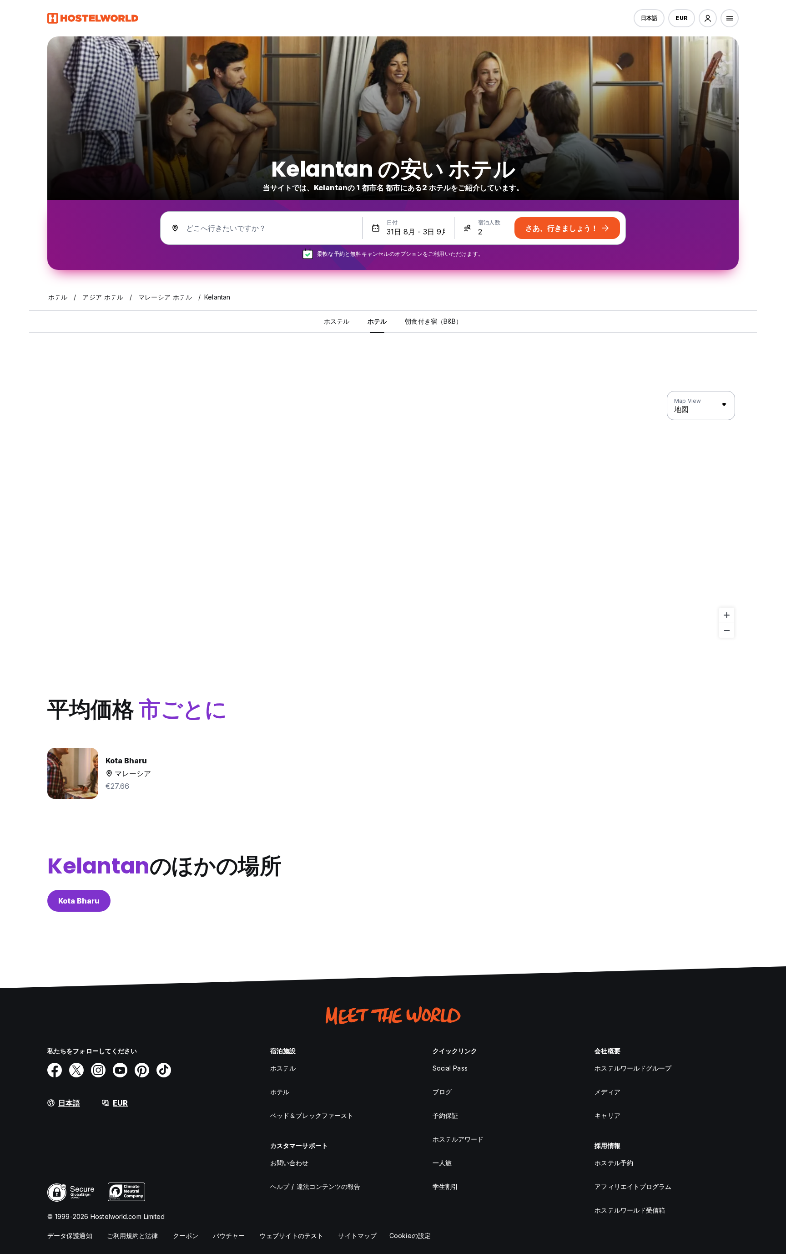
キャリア (607, 1115)
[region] (393, 514)
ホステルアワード (458, 1139)
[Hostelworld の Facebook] (54, 1070)
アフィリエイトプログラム (633, 1186)
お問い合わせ (289, 1163)
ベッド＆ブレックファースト (311, 1115)
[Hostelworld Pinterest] (142, 1070)
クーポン (185, 1235)
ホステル (283, 1068)
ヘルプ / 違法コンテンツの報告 (315, 1186)
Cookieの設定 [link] (410, 1235)
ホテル (279, 1092)
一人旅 (442, 1163)
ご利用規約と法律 (132, 1235)
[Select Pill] (708, 18)
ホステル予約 (614, 1163)
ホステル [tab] (336, 321)
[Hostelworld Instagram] (98, 1070)
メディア (607, 1092)
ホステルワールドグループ (633, 1068)
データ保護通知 (69, 1235)
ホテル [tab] (377, 321)
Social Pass (450, 1068)
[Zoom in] (726, 615)
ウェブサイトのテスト (291, 1235)
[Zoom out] (726, 630)
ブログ (442, 1092)
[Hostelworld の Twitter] (76, 1070)
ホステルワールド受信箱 (630, 1210)
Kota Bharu (79, 900)
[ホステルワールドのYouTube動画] (120, 1070)
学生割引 (445, 1186)
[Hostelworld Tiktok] (163, 1070)
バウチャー (229, 1235)
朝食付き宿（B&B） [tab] (433, 321)
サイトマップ (357, 1235)
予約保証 (445, 1115)
